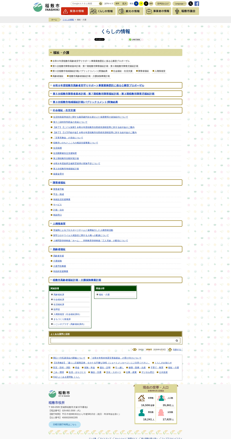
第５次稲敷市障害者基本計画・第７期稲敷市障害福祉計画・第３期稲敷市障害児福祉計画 (95, 66)
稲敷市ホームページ (46, 7)
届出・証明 (105, 367)
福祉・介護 (104, 294)
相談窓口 (57, 215)
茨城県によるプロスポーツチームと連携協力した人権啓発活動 (83, 230)
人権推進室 (160, 71)
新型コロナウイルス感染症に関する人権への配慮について (81, 235)
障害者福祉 (143, 71)
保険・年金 (89, 367)
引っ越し (119, 367)
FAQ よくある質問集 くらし (66, 377)
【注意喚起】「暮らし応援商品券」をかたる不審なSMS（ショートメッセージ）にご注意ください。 (101, 363)
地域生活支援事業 (61, 199)
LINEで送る (134, 39)
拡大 (124, 3)
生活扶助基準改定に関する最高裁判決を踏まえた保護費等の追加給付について (90, 117)
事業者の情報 (158, 11)
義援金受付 (58, 174)
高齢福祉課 (58, 294)
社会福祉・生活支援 (122, 71)
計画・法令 (58, 210)
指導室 (56, 309)
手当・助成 (58, 194)
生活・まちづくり (77, 372)
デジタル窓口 (147, 372)
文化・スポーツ (113, 372)
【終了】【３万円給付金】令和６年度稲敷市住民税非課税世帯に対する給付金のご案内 (95, 132)
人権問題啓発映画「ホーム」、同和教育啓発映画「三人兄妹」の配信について (90, 240)
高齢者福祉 (58, 76)
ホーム (54, 20)
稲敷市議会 (185, 11)
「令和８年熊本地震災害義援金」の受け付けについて (115, 358)
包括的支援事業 (60, 271)
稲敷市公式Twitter (190, 3)
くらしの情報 (102, 11)
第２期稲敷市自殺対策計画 (66, 158)
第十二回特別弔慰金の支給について (70, 122)
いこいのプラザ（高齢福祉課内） (69, 324)
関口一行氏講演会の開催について (69, 358)
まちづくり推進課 (62, 319)
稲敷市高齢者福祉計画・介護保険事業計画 (89, 76)
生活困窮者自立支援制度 (65, 153)
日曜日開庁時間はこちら (64, 424)
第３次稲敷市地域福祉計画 (66, 169)
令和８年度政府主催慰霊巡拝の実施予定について (76, 163)
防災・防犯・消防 (61, 367)
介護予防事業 (59, 266)
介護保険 (57, 261)
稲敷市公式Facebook (197, 3)
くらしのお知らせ (163, 363)
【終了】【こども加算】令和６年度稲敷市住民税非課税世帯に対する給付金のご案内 (93, 127)
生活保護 (57, 148)
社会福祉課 (58, 299)
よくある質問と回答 (60, 334)
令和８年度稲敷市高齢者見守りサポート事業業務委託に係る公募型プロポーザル (91, 61)
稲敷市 (59, 394)
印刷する (177, 350)
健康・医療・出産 (137, 367)
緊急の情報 (74, 11)
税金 (77, 367)
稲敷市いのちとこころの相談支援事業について (75, 143)
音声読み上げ (163, 4)
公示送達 (163, 372)
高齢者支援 (58, 256)
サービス (57, 205)
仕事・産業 (131, 372)
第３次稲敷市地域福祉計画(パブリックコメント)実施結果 (80, 71)
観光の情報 (130, 11)
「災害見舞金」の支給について (68, 138)
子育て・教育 (157, 367)
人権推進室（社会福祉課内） (67, 314)
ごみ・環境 (58, 372)
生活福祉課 (58, 304)
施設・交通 (96, 372)
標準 (117, 4)
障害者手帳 (58, 189)
